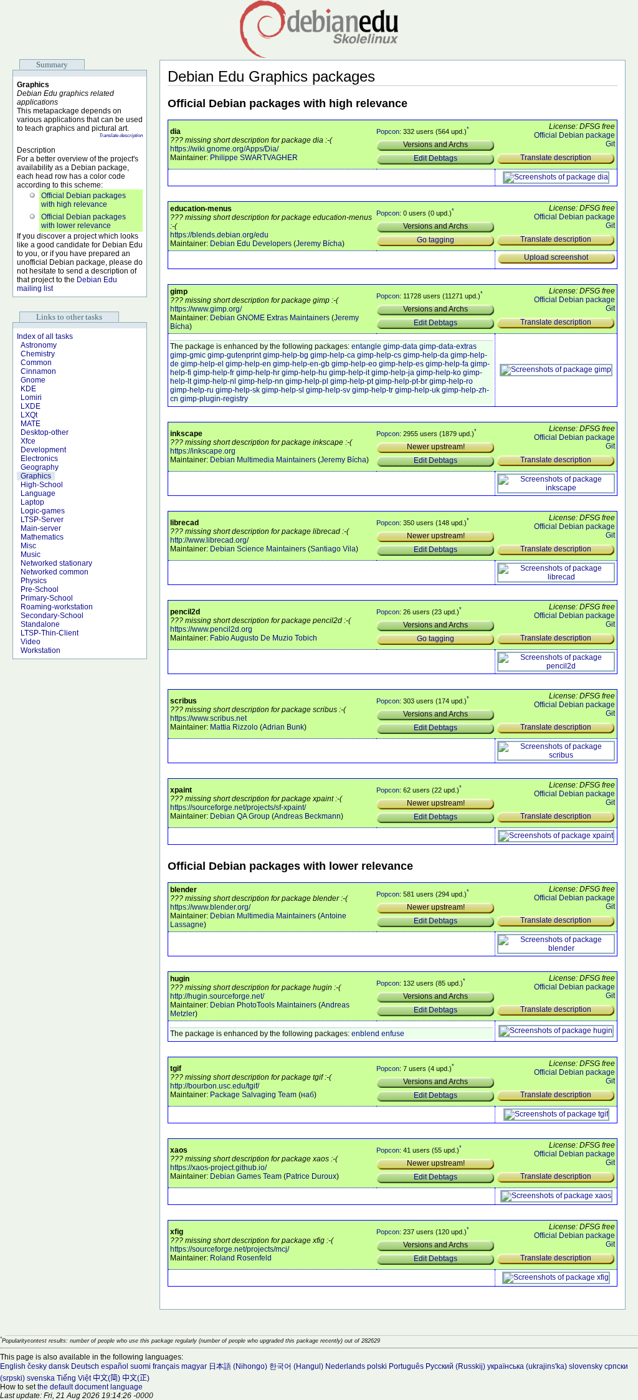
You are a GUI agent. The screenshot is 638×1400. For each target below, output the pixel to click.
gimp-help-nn (260, 381)
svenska (41, 1378)
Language (38, 493)
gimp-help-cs (379, 355)
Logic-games (43, 511)
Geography (40, 467)
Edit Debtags (435, 158)
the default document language (90, 1387)
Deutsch (85, 1366)
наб (307, 1094)
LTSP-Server (42, 519)
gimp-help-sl (283, 390)
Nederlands (345, 1366)
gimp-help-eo (354, 364)
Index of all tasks (45, 336)
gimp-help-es (401, 364)
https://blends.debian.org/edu (219, 235)
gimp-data (400, 346)
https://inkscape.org (203, 451)
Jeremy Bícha (319, 243)
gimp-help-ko (438, 372)
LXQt (29, 415)
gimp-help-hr (258, 372)
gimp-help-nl (214, 381)
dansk (59, 1366)
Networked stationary (56, 563)
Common (36, 362)
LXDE (30, 406)
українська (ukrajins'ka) (527, 1366)
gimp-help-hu (304, 372)
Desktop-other (45, 432)
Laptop (32, 502)
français (166, 1366)
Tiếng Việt (74, 1378)
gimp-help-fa (447, 364)
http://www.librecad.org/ (209, 540)
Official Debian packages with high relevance (83, 200)
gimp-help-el (202, 364)
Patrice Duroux (311, 1176)
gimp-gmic (188, 355)
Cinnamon (38, 371)
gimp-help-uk (417, 390)
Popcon (387, 131)
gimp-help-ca (332, 355)
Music (30, 554)
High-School (42, 484)
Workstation (40, 650)
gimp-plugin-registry (214, 398)
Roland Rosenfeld (241, 1258)
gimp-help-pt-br (401, 381)
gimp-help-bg (285, 355)
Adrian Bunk (283, 727)
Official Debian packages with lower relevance (83, 221)
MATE (30, 423)
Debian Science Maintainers (258, 549)
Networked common (54, 572)
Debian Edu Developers (251, 243)
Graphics (36, 476)
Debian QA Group (240, 816)
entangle (366, 346)
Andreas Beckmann (307, 816)
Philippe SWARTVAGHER (254, 157)
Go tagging (435, 240)
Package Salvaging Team (253, 1094)
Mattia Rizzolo (234, 727)
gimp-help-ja (392, 372)
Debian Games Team (246, 1176)
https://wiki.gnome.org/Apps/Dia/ (224, 149)
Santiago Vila (333, 549)
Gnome (33, 380)
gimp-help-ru (192, 390)
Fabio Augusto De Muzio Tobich (263, 638)
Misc (28, 545)
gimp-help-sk (238, 390)
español (114, 1366)
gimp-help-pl (306, 381)
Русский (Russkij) (455, 1366)
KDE (28, 388)
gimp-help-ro (451, 381)
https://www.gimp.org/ (206, 309)
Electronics (39, 458)
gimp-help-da (426, 355)
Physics (34, 580)
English (13, 1366)
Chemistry (38, 354)
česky (37, 1366)
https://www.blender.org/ (210, 907)
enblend (365, 1033)
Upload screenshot (556, 257)
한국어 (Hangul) (296, 1366)
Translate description (121, 135)
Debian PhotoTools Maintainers (263, 1005)
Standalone (40, 624)
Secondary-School (52, 615)
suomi (140, 1366)
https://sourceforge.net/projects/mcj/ (229, 1249)
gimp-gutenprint (234, 355)
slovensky (585, 1366)
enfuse (392, 1033)
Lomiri (31, 397)
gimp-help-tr (372, 390)
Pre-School (40, 589)
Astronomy (39, 345)
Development (43, 449)
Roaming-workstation (57, 606)
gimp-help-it (349, 372)
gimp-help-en (248, 364)
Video (30, 641)
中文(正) (136, 1378)
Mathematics (42, 537)
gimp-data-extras (448, 346)
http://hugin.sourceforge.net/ (217, 996)
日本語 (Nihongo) (238, 1366)
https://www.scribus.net (208, 718)
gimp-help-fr (213, 372)
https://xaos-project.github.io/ (218, 1167)
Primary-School (47, 598)
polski (377, 1366)
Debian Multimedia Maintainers (263, 459)
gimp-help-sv (328, 390)
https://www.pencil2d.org (211, 629)
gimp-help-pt (351, 381)
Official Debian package (574, 135)
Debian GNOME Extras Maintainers (270, 317)
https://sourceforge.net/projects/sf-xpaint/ (238, 807)
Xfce (28, 441)
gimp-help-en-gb (301, 364)
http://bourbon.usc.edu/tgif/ (214, 1086)
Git (610, 144)
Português (406, 1366)
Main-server (41, 528)
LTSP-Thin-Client (50, 633)
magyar (194, 1366)
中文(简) (106, 1378)
